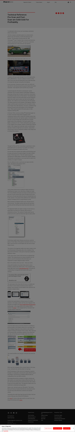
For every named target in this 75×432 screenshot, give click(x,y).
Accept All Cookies (67, 428)
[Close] (73, 428)
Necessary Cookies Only (58, 428)
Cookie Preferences (48, 428)
